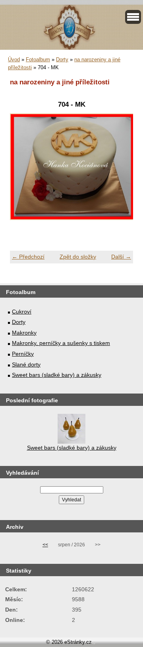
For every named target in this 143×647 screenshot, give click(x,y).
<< (45, 544)
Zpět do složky (78, 256)
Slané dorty (26, 364)
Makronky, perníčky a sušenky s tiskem (61, 343)
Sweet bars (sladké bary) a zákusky (56, 375)
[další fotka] (120, 171)
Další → (121, 256)
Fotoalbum (38, 59)
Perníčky (23, 354)
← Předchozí (28, 256)
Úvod (14, 59)
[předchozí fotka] (23, 171)
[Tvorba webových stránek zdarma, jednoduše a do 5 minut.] (94, 643)
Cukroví (21, 311)
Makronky (24, 332)
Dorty (62, 59)
